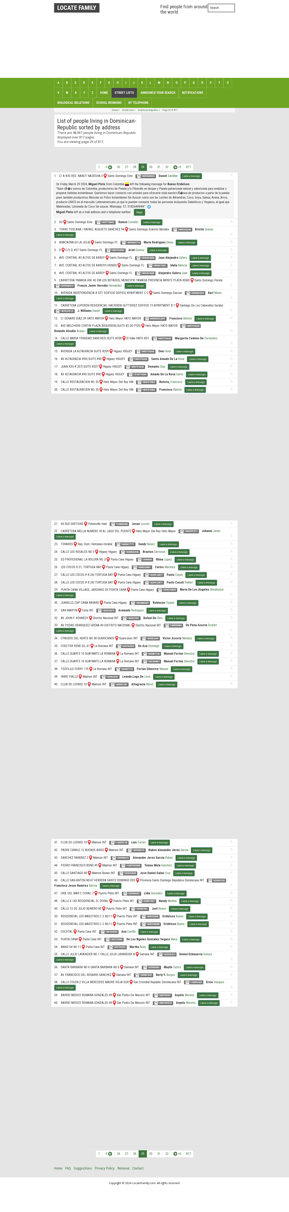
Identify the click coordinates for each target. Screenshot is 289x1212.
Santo (179, 374)
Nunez (151, 544)
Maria (174, 939)
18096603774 (133, 242)
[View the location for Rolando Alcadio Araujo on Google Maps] (142, 326)
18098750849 (169, 589)
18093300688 (152, 924)
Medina (172, 901)
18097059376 (165, 1003)
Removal (123, 1168)
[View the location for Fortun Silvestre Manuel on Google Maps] (90, 669)
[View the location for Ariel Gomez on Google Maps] (63, 250)
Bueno (162, 908)
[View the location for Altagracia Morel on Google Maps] (89, 684)
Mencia (182, 265)
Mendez (187, 638)
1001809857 (153, 661)
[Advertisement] (144, 45)
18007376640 (192, 326)
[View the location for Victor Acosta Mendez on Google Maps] (116, 638)
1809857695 (145, 975)
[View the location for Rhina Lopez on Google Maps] (108, 559)
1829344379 (108, 610)
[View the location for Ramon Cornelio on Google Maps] (64, 222)
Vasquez (219, 982)
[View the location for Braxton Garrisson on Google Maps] (96, 552)
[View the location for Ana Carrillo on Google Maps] (75, 931)
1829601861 (141, 908)
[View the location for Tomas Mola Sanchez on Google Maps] (99, 865)
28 (134, 167)
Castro (177, 967)
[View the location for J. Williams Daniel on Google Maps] (177, 305)
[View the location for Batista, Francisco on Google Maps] (101, 382)
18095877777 (127, 544)
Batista (187, 318)
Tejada (170, 603)
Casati (179, 575)
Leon (147, 676)
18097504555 (117, 250)
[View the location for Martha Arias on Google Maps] (83, 947)
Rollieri (189, 582)
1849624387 (112, 676)
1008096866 (175, 625)
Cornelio (133, 222)
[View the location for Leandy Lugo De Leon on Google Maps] (80, 676)
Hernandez (115, 285)
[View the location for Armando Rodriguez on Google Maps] (79, 610)
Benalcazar (217, 589)
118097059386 (132, 865)
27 (126, 167)
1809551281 (121, 684)
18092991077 (191, 531)
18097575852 (148, 382)
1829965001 (153, 967)
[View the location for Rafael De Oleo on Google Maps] (90, 618)
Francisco (176, 382)
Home (104, 93)
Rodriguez (137, 610)
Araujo (81, 331)
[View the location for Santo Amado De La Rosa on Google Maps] (104, 359)
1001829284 (111, 931)
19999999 (147, 559)
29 (142, 167)
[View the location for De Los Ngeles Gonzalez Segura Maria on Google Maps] (80, 939)
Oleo (160, 618)
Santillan (173, 176)
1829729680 (116, 939)
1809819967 (148, 901)
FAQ (68, 1168)
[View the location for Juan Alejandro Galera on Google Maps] (107, 258)
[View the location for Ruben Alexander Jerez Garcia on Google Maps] (106, 850)
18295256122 (66, 311)
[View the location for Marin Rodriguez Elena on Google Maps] (92, 242)
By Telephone (138, 103)
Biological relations (73, 103)
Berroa (93, 885)
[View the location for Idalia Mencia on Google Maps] (119, 265)
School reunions (109, 103)
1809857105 (153, 653)
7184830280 (121, 524)
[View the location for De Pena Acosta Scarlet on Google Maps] (133, 625)
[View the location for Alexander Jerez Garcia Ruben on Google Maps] (90, 858)
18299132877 (156, 575)
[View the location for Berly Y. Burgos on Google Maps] (113, 975)
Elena (170, 242)
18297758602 (107, 222)
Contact (138, 1168)
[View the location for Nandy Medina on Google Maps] (110, 901)
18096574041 (159, 265)
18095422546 (184, 229)
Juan (184, 273)
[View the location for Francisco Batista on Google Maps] (106, 318)
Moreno (189, 995)
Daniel (96, 311)
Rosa (181, 359)
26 (118, 167)
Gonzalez (156, 893)
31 (158, 167)
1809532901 (133, 618)
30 (150, 167)
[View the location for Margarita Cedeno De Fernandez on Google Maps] (124, 338)
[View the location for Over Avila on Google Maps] (111, 351)
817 (188, 167)
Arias (143, 947)
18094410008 (147, 258)
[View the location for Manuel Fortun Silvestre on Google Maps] (117, 653)
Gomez (140, 250)
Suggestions (83, 1168)
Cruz (167, 873)
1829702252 (119, 947)
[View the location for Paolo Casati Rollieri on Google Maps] (115, 582)
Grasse (209, 229)
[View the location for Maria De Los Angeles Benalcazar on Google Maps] (128, 589)
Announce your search (158, 93)
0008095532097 (157, 318)
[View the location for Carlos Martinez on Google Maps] (103, 567)
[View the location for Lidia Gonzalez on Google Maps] (96, 893)
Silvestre (189, 653)
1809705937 (164, 995)
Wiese (218, 293)
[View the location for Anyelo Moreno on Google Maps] (114, 995)
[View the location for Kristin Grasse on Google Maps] (126, 229)
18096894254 (197, 293)
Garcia (184, 850)
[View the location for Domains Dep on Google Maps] (100, 366)
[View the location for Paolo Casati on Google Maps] (115, 575)
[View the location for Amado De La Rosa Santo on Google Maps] (103, 374)
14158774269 (139, 374)
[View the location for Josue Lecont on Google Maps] (85, 524)
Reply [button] (139, 212)
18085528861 (144, 567)
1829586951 (133, 893)
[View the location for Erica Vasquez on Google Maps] (131, 982)
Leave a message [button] (191, 176)
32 (166, 167)
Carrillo (131, 931)
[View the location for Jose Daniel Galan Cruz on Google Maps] (89, 873)
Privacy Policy (105, 1168)
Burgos (170, 975)
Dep (162, 366)
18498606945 (132, 552)
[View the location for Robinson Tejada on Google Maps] (101, 603)
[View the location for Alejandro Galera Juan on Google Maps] (107, 273)
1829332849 (129, 873)
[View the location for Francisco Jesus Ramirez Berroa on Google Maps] (137, 880)
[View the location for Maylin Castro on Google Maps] (121, 967)
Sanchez (166, 865)
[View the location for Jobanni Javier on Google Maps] (133, 531)
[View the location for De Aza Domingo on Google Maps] (92, 646)
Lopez (168, 559)
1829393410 (169, 954)
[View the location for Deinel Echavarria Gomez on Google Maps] (137, 954)
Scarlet (212, 625)
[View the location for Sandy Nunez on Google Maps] (75, 544)
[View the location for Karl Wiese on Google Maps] (150, 293)
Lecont (145, 524)
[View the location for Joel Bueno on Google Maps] (103, 908)
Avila (168, 351)
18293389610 (66, 285)
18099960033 (148, 176)
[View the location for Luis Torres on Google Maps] (89, 842)
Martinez (170, 567)
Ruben (169, 858)
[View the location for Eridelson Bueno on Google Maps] (114, 916)
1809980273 (138, 850)
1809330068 (152, 916)
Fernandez (210, 338)
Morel (149, 684)
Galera (183, 258)
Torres (142, 842)
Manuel (163, 669)
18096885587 (142, 603)
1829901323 (218, 880)
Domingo (153, 646)
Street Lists (124, 93)
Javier (216, 531)
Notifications (192, 93)
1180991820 (196, 982)
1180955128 (121, 842)
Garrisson (159, 552)
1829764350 (127, 646)
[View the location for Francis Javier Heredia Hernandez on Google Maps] (192, 280)
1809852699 (152, 638)
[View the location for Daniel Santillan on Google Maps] (105, 176)
